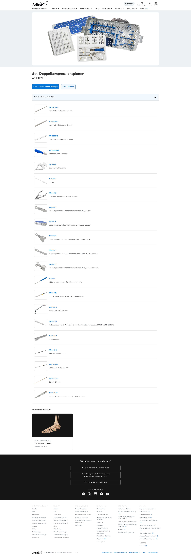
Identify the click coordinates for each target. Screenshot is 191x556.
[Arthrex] (40, 3)
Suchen (129, 3)
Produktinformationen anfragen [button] (45, 86)
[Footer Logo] (37, 552)
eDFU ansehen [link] (68, 86)
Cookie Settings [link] (153, 552)
